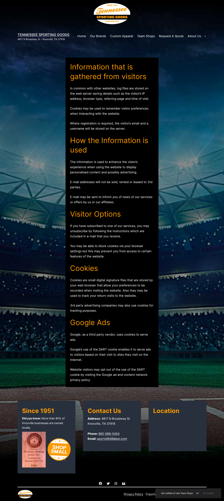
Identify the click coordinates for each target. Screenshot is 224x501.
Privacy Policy (133, 494)
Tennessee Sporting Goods (43, 35)
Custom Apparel (121, 36)
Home (81, 36)
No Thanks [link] (208, 493)
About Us (194, 36)
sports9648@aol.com (112, 439)
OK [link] (197, 493)
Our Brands (98, 36)
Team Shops (146, 36)
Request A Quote (171, 36)
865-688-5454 (108, 433)
